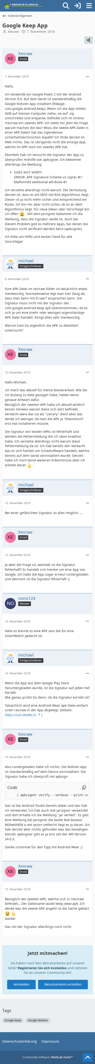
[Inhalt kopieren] (84, 787)
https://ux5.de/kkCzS (20, 715)
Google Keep (13, 1020)
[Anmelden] (77, 6)
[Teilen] (88, 40)
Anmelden (22, 984)
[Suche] (66, 5)
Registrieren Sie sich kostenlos (42, 968)
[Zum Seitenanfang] (88, 1057)
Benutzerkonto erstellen (63, 984)
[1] (12, 795)
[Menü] (89, 5)
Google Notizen (38, 1020)
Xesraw (13, 31)
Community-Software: (48, 1057)
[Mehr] (87, 76)
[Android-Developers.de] (24, 5)
